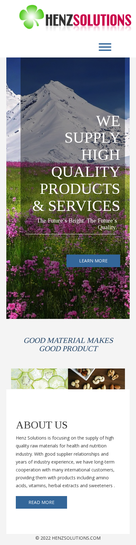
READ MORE (41, 502)
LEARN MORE (93, 261)
